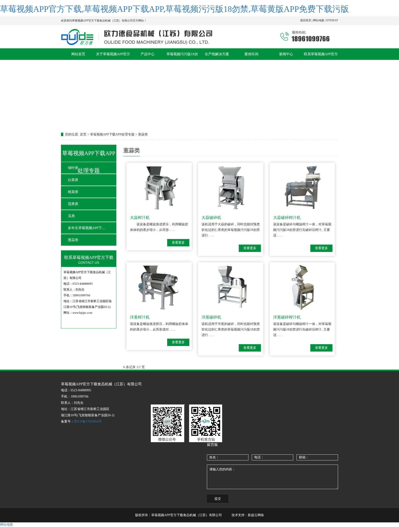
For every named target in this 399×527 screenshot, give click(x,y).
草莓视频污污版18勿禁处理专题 (182, 56)
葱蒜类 (73, 240)
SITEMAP (332, 20)
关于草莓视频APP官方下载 (113, 56)
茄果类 (73, 204)
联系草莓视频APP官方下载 (321, 56)
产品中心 (147, 54)
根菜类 (73, 192)
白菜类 (73, 180)
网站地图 (6, 524)
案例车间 (251, 54)
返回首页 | (306, 20)
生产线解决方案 (217, 54)
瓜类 (71, 216)
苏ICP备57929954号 (88, 421)
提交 (218, 498)
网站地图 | (319, 20)
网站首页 (78, 54)
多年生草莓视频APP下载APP (87, 228)
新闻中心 (286, 54)
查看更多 (178, 242)
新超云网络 (256, 515)
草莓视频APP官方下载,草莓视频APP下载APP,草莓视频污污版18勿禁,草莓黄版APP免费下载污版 (174, 9)
